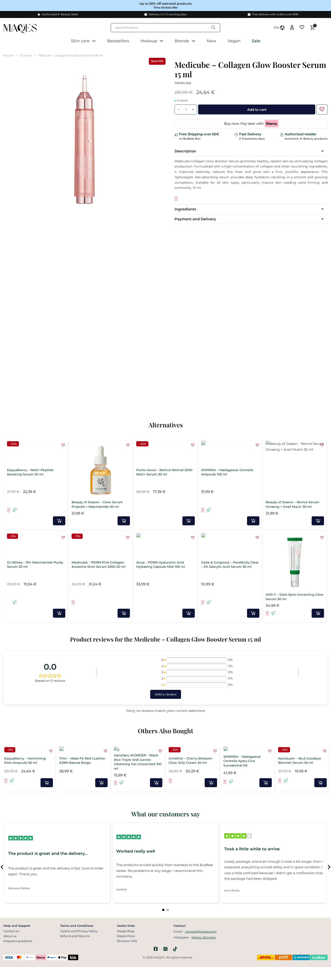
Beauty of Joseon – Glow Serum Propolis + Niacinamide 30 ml (97, 504)
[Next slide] (328, 867)
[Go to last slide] (2, 867)
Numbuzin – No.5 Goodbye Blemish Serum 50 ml (299, 760)
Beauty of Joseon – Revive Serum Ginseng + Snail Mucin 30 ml (292, 504)
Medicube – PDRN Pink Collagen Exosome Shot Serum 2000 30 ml (98, 564)
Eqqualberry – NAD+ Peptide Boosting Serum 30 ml (30, 472)
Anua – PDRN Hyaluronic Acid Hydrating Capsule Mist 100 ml (160, 564)
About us (9, 936)
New (211, 40)
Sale (256, 40)
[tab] (163, 910)
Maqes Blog (125, 931)
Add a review (166, 694)
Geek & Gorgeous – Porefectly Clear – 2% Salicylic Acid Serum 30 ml (230, 564)
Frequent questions (17, 941)
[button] (321, 108)
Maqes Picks (126, 936)
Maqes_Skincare (204, 937)
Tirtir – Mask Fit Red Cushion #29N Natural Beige (82, 760)
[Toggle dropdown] (94, 41)
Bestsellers (118, 40)
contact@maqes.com (201, 931)
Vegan (233, 40)
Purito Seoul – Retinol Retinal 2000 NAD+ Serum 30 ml (164, 472)
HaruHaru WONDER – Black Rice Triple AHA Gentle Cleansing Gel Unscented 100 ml (137, 762)
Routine (8, 55)
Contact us (11, 931)
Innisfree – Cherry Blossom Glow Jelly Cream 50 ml (190, 760)
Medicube (183, 83)
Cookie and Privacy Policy (78, 931)
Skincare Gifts (127, 941)
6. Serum (26, 55)
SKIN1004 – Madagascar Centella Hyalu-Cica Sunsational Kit (242, 761)
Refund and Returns (75, 936)
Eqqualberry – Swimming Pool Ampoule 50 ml (25, 760)
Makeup (149, 40)
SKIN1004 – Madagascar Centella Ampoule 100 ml (227, 472)
